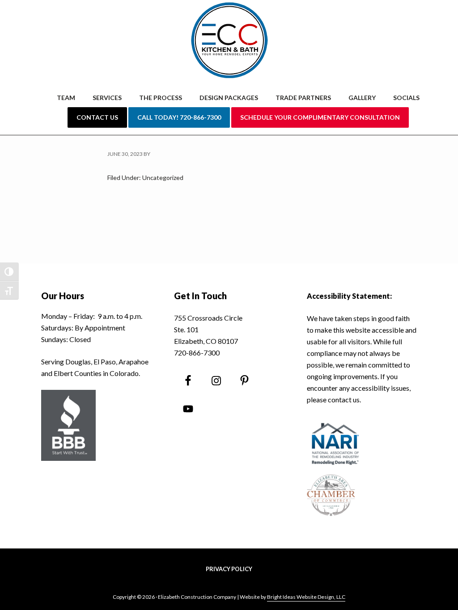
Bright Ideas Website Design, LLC (306, 596)
